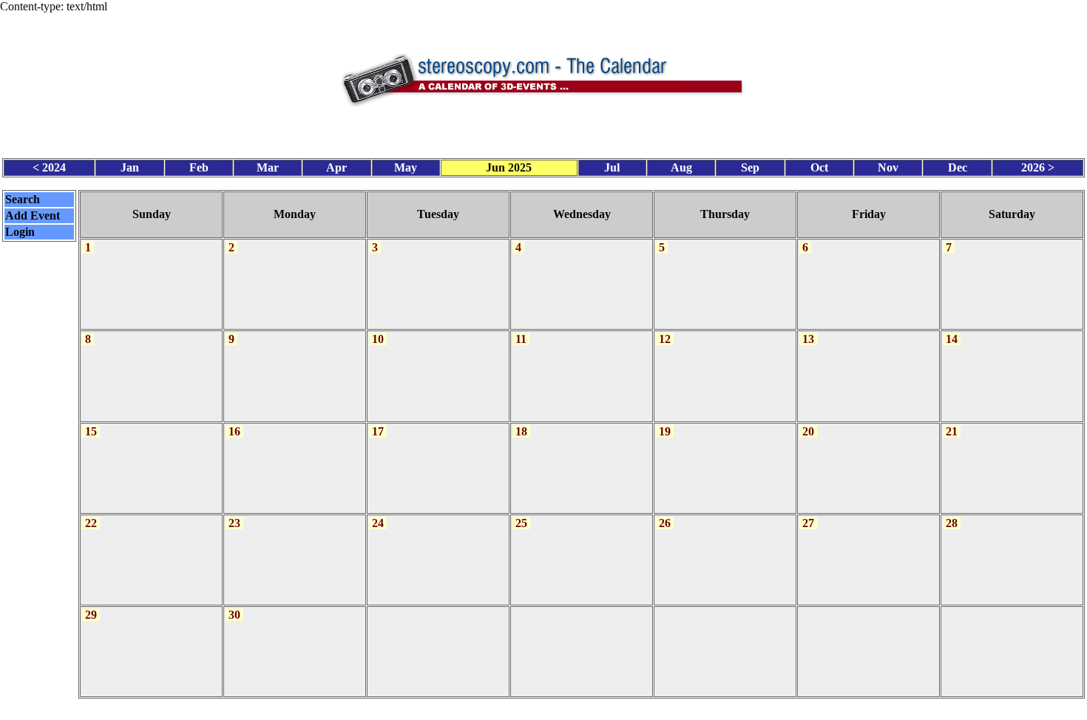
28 (952, 523)
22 (91, 523)
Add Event (32, 215)
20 (808, 431)
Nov (888, 167)
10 (378, 339)
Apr (336, 167)
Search (22, 199)
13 (808, 339)
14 (952, 339)
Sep (750, 167)
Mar (268, 167)
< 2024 (49, 167)
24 (378, 523)
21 (952, 431)
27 (808, 523)
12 (665, 339)
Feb (199, 167)
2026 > (1037, 167)
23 (234, 523)
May (405, 167)
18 (521, 431)
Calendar (502, 709)
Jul (612, 167)
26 (665, 523)
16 (234, 431)
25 (521, 523)
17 (378, 431)
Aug (681, 167)
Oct (819, 167)
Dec (957, 167)
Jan (130, 167)
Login (20, 231)
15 (91, 431)
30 (234, 614)
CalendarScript (576, 709)
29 (91, 614)
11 (520, 339)
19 (665, 431)
